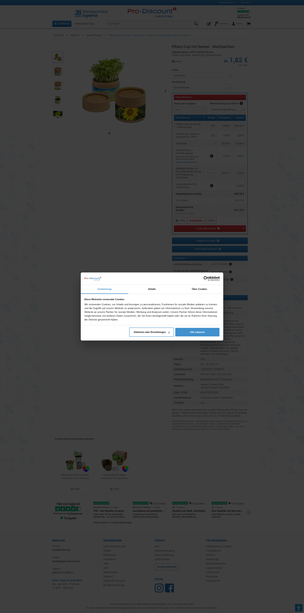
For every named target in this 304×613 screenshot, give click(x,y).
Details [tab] (152, 289)
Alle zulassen (197, 332)
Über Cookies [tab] (199, 289)
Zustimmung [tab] (105, 289)
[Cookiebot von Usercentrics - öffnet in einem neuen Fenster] (206, 278)
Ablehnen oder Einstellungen (150, 332)
